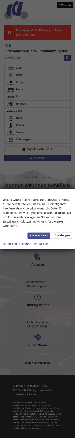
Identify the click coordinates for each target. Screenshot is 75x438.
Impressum (41, 244)
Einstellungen (62, 235)
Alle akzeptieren (39, 235)
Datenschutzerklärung (17, 244)
